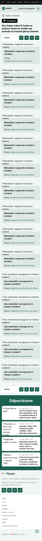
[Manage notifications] (37, 531)
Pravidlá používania (9, 515)
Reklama (5, 509)
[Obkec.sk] (7, 8)
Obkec (4, 498)
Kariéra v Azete (7, 512)
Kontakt (4, 505)
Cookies (5, 519)
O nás (4, 502)
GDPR (4, 522)
